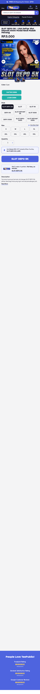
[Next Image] (36, 61)
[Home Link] (13, 7)
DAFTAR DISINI (12, 92)
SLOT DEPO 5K (20, 158)
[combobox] (18, 13)
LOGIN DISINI (11, 97)
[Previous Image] (3, 61)
